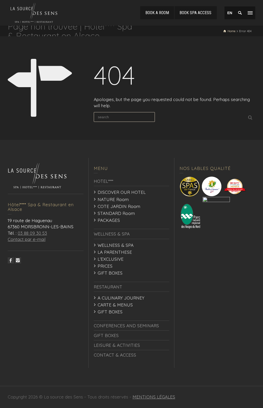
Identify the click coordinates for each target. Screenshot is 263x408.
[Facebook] (11, 260)
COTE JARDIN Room (119, 206)
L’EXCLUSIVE (111, 259)
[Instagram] (18, 260)
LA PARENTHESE (115, 252)
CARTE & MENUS (115, 304)
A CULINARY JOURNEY (121, 298)
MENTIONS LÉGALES (154, 397)
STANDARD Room (116, 213)
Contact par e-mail (26, 239)
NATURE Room (113, 199)
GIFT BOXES (110, 273)
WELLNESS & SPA (112, 234)
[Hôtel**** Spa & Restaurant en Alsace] (34, 12)
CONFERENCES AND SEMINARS (126, 325)
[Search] (240, 12)
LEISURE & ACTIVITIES (117, 345)
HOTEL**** (103, 181)
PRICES (105, 266)
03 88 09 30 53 (32, 233)
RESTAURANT (108, 286)
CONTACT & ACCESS (115, 355)
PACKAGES (109, 220)
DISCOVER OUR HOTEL (122, 192)
